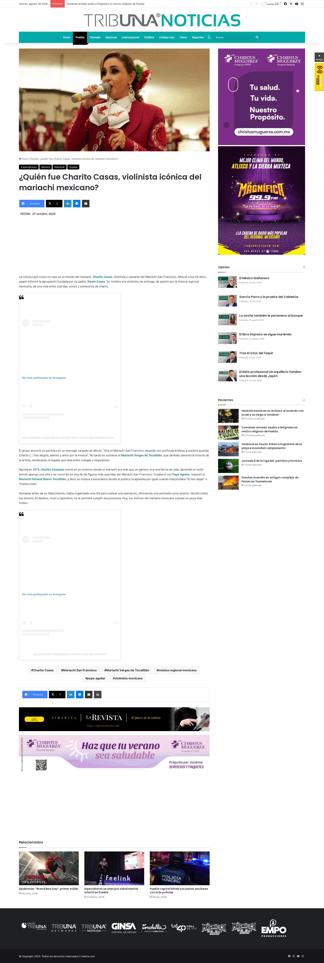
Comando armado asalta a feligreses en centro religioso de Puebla (270, 429)
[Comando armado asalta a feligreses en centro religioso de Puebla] (228, 433)
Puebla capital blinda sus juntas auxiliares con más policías (179, 890)
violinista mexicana (128, 678)
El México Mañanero (254, 278)
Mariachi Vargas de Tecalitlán (127, 670)
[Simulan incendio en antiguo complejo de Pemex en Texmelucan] (228, 483)
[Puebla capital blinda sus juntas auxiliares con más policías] (180, 868)
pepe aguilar (96, 678)
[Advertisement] (114, 242)
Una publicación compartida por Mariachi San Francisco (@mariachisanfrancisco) (70, 437)
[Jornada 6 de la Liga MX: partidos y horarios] (228, 466)
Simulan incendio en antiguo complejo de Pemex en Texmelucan (270, 479)
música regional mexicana (177, 670)
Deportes (198, 37)
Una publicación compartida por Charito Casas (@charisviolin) (70, 654)
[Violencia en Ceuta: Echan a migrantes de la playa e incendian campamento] (228, 449)
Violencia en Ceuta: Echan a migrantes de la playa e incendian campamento (111, 3)
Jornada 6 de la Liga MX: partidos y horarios (272, 461)
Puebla (80, 37)
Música (45, 167)
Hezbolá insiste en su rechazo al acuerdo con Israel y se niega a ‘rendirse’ (273, 413)
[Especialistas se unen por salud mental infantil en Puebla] (114, 868)
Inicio (66, 37)
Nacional (111, 37)
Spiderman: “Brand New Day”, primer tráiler (48, 889)
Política (149, 37)
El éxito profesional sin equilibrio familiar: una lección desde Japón (270, 374)
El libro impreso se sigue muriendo (265, 334)
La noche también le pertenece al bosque (271, 316)
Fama (183, 37)
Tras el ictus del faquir (256, 353)
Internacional (130, 37)
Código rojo (167, 37)
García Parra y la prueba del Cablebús (268, 297)
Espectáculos (29, 167)
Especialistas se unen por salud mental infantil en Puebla (111, 890)
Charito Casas (43, 670)
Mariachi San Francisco (80, 670)
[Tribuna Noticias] (162, 20)
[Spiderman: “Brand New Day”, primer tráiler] (49, 868)
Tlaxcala (95, 37)
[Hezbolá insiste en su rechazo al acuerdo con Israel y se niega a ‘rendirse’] (228, 416)
